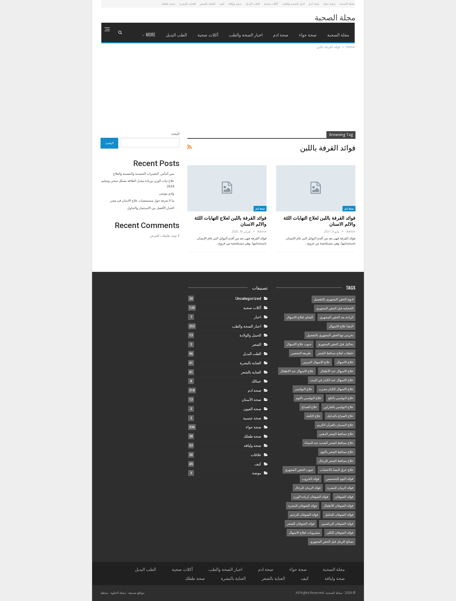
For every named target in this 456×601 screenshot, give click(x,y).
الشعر (256, 344)
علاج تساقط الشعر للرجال (336, 461)
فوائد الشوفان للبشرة (302, 506)
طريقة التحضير (301, 353)
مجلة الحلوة (118, 592)
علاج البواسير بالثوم (308, 398)
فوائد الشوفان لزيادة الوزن (310, 497)
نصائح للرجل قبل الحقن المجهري (331, 541)
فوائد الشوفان (344, 497)
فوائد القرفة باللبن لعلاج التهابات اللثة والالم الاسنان (319, 221)
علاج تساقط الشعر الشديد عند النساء (329, 443)
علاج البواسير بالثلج (340, 398)
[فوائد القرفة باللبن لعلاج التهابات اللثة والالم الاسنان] (315, 188)
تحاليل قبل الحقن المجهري (335, 344)
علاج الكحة (313, 416)
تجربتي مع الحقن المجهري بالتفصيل (330, 335)
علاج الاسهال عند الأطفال (336, 371)
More (150, 34)
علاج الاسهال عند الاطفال (297, 371)
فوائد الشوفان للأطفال (338, 506)
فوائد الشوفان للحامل (339, 515)
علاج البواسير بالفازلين (338, 407)
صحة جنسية (252, 418)
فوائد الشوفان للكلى (339, 532)
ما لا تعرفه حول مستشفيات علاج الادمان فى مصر (142, 200)
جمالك (256, 381)
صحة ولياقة (234, 4)
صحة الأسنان (251, 399)
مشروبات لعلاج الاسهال (304, 532)
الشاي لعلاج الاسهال (299, 317)
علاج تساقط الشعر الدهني (336, 434)
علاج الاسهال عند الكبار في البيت (331, 380)
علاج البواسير (303, 389)
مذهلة (104, 592)
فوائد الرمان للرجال (308, 488)
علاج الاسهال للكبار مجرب (336, 389)
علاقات (256, 455)
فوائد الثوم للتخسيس (339, 479)
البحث (175, 134)
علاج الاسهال (344, 362)
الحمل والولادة (250, 335)
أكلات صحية (271, 4)
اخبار (257, 317)
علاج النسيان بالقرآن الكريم (335, 425)
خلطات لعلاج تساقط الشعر (335, 353)
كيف (221, 4)
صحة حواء (329, 4)
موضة (256, 473)
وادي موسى (166, 193)
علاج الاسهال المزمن (316, 362)
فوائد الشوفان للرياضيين (337, 524)
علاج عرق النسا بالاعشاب (336, 470)
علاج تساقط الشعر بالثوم (336, 452)
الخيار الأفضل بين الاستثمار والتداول (150, 208)
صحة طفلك (168, 4)
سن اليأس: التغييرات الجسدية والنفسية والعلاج (143, 174)
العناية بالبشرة (187, 4)
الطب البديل (252, 4)
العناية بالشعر (207, 4)
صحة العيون (252, 409)
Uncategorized (248, 298)
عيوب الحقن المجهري (299, 470)
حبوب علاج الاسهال (298, 344)
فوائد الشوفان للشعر (301, 524)
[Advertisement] (228, 89)
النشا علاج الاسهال (341, 326)
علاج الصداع (309, 407)
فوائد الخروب (310, 479)
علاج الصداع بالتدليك (340, 416)
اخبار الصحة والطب (293, 4)
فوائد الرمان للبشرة (340, 488)
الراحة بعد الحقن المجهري (336, 317)
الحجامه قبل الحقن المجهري (334, 308)
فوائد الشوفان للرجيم (304, 515)
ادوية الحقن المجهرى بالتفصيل (333, 299)
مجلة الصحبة (347, 4)
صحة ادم (314, 4)
